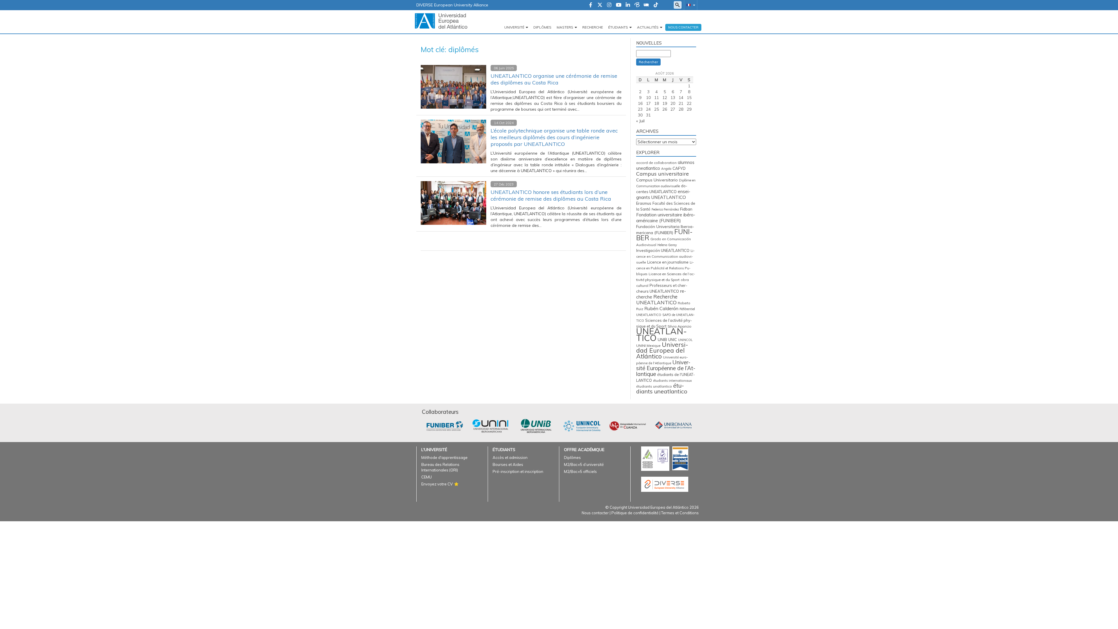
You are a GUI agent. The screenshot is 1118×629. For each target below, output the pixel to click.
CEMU (426, 477)
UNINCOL (685, 340)
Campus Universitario (657, 180)
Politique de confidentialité (635, 512)
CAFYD (679, 168)
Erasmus (643, 203)
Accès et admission (510, 457)
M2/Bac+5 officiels (580, 471)
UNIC (672, 339)
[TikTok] (656, 5)
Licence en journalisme (668, 262)
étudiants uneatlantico (661, 388)
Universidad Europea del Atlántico (662, 350)
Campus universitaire (662, 173)
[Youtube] (618, 5)
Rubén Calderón (661, 308)
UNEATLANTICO (661, 334)
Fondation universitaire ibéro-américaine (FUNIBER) (665, 217)
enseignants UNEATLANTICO (663, 194)
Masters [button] (565, 27)
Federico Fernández (665, 209)
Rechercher (648, 62)
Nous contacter (595, 512)
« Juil (640, 120)
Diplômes (542, 27)
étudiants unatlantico (654, 386)
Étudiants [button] (618, 27)
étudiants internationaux (672, 381)
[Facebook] (590, 5)
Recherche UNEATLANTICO (656, 299)
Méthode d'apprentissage (444, 457)
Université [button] (514, 27)
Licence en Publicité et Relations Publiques (665, 268)
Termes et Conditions (680, 512)
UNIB (662, 339)
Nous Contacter (683, 27)
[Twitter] (599, 5)
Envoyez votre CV (437, 484)
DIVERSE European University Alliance (452, 5)
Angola (666, 169)
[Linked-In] (628, 5)
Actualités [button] (648, 27)
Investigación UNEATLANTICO (662, 250)
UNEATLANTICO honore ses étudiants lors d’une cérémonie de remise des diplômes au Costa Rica (551, 195)
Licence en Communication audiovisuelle (665, 256)
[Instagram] (609, 5)
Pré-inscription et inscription (518, 471)
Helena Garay (667, 245)
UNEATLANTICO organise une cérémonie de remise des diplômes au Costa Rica (554, 79)
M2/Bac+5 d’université (584, 464)
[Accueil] (441, 20)
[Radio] (646, 5)
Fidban (686, 208)
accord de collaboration (656, 162)
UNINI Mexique (648, 345)
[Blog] (637, 5)
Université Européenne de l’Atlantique (665, 368)
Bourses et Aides (508, 464)
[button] (689, 5)
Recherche (592, 27)
